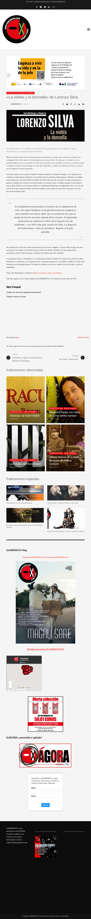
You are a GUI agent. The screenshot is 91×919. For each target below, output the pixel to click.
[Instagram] (41, 7)
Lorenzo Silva (21, 346)
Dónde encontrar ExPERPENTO (45, 649)
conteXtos (13, 93)
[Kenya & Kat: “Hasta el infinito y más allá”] (62, 493)
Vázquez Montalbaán (57, 346)
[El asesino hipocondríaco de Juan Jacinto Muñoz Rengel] (21, 515)
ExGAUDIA (20, 831)
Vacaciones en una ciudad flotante (19, 503)
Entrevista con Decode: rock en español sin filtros (65, 531)
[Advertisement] (74, 871)
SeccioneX (27, 93)
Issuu (18, 337)
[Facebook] (37, 7)
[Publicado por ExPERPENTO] (7, 104)
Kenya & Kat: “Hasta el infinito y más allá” (62, 503)
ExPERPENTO (16, 104)
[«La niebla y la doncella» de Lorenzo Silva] (45, 126)
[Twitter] (45, 7)
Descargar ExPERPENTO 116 (57, 557)
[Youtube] (49, 7)
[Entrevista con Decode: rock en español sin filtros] (62, 518)
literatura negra (13, 346)
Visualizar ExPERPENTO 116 (34, 557)
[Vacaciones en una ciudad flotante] (21, 493)
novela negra (33, 346)
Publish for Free (83, 337)
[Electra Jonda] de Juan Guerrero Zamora (45, 2)
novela (27, 346)
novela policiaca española (44, 346)
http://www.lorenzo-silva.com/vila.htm (47, 273)
